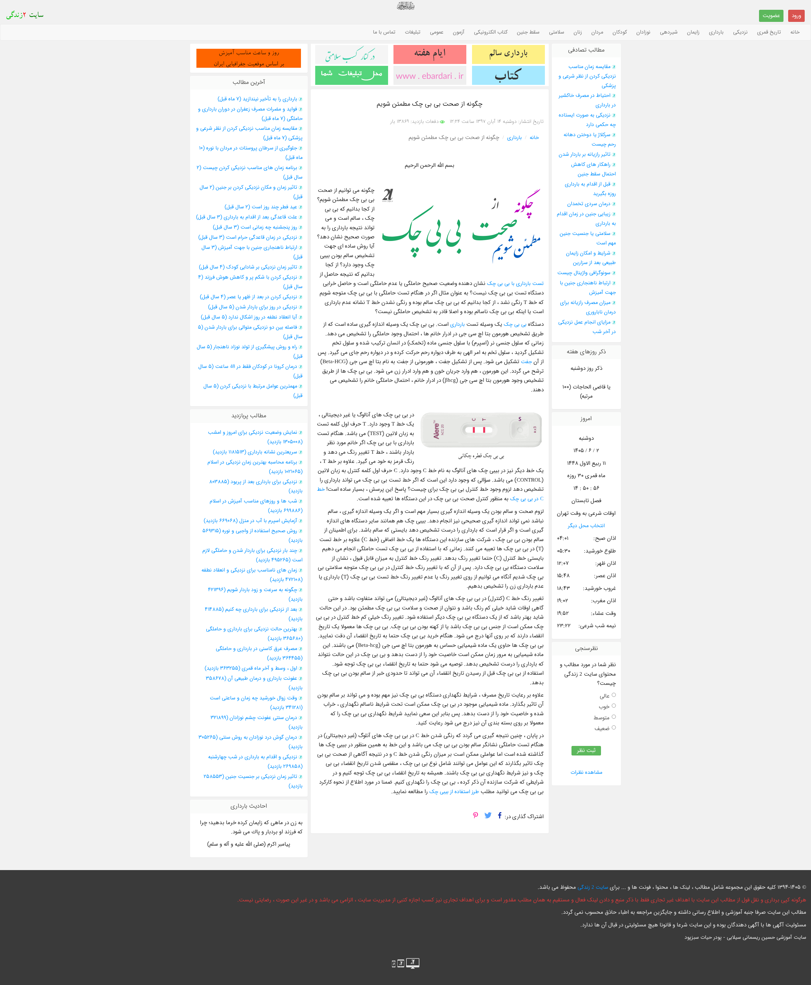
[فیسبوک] (499, 817)
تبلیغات (412, 32)
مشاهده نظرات (586, 772)
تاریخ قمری (769, 32)
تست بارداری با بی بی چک (515, 284)
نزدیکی (740, 32)
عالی (605, 696)
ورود (796, 15)
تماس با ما (384, 32)
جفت (526, 362)
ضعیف (602, 728)
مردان (597, 32)
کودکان (620, 32)
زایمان (693, 32)
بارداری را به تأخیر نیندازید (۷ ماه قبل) (257, 99)
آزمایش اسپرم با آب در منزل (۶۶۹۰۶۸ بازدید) (250, 521)
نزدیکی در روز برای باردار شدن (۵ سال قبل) (252, 307)
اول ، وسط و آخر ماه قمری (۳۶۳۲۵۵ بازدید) (251, 668)
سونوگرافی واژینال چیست (583, 273)
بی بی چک (515, 324)
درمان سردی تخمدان (588, 204)
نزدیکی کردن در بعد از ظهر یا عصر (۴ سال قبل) (248, 297)
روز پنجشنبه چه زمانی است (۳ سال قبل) (255, 227)
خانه (795, 32)
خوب (604, 707)
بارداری (716, 32)
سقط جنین (528, 32)
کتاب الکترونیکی (491, 32)
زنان (578, 32)
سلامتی (556, 32)
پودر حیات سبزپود (703, 937)
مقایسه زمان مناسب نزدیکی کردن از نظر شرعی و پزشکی (587, 76)
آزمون (458, 32)
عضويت (771, 15)
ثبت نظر (586, 750)
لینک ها (681, 887)
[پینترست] (475, 817)
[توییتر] (488, 817)
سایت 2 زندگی (593, 887)
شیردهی (669, 32)
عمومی (437, 32)
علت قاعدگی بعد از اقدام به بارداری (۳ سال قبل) (246, 217)
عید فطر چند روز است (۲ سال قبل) (261, 207)
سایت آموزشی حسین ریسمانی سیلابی (766, 937)
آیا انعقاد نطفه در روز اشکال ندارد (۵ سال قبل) (249, 317)
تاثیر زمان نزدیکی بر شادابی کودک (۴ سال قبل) (248, 267)
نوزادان (643, 32)
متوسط (601, 718)
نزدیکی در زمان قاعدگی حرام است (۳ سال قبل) (247, 237)
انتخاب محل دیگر (586, 526)
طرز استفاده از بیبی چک (454, 792)
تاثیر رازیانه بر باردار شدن (584, 154)
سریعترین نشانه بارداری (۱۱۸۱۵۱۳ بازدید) (255, 452)
